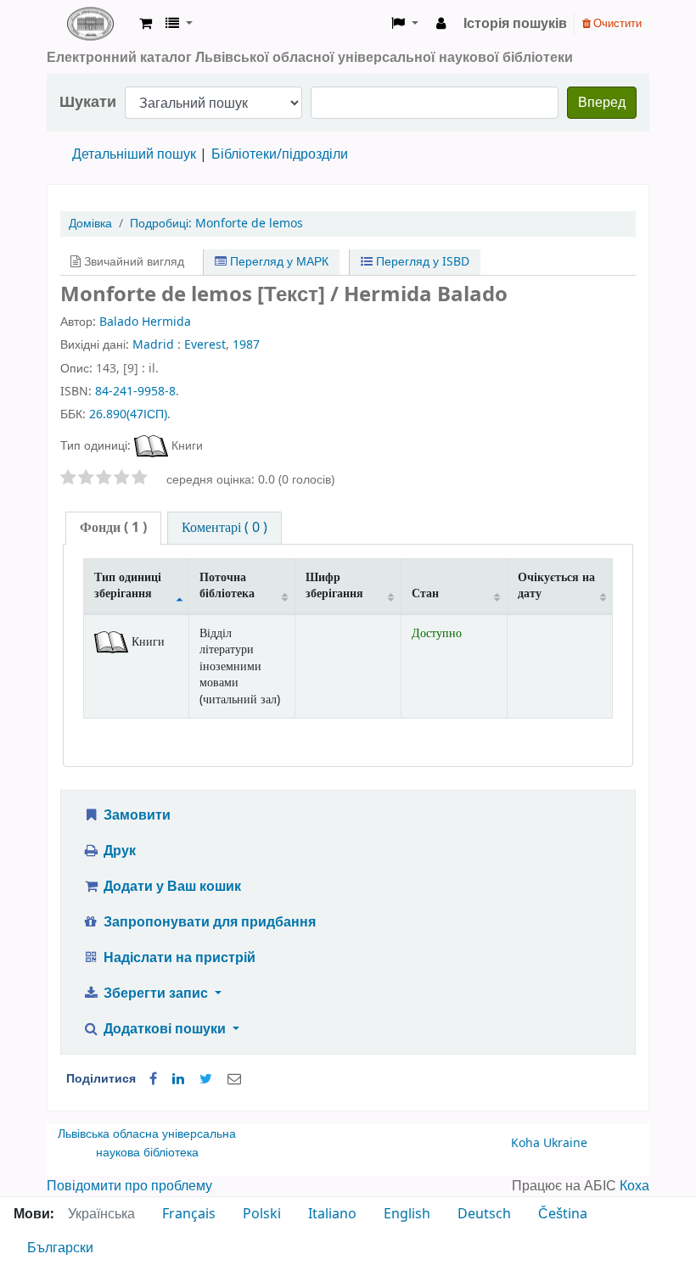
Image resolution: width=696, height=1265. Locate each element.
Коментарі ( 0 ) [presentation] (224, 528)
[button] (145, 24)
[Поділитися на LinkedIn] (178, 1079)
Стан (425, 593)
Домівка (90, 223)
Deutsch (484, 1214)
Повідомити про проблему (129, 1186)
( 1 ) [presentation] (113, 528)
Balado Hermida (145, 322)
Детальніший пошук (134, 154)
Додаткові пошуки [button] (164, 1029)
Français (189, 1214)
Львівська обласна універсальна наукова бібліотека (147, 1143)
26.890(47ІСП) (128, 414)
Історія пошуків (515, 24)
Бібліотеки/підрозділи (279, 154)
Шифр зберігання (334, 585)
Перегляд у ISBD (421, 262)
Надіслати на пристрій (177, 958)
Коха (634, 1186)
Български (60, 1248)
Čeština (562, 1214)
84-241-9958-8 (135, 391)
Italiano (332, 1214)
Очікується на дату (556, 585)
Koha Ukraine (549, 1143)
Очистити (616, 23)
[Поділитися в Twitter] (206, 1079)
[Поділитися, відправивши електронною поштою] (234, 1079)
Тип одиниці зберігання (127, 585)
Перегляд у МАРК (277, 262)
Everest (205, 345)
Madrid (153, 345)
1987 (246, 345)
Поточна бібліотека (227, 585)
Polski (262, 1214)
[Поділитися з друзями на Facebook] (153, 1079)
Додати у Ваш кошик (170, 886)
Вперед (602, 102)
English (407, 1214)
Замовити (135, 815)
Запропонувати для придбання (208, 922)
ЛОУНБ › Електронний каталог (90, 24)
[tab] (113, 528)
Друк (118, 851)
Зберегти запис (155, 993)
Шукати (87, 102)
